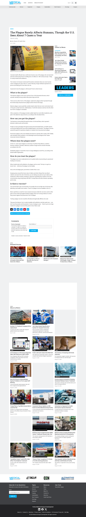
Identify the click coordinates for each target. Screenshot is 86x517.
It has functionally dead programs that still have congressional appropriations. (19, 385)
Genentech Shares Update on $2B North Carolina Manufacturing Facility (42, 406)
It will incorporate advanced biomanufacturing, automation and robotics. (42, 410)
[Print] (11, 209)
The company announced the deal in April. (41, 462)
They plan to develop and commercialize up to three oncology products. (65, 383)
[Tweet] (21, 209)
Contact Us (25, 512)
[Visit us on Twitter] (46, 509)
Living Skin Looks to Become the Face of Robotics (33, 260)
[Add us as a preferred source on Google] (28, 209)
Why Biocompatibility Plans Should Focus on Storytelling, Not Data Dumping (61, 54)
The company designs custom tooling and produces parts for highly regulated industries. (64, 437)
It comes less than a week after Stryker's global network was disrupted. (19, 330)
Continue (33, 230)
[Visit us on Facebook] (42, 509)
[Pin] (24, 209)
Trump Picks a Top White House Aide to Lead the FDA (20, 406)
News (12, 29)
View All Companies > (65, 95)
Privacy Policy (38, 512)
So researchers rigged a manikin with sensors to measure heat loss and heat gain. (65, 357)
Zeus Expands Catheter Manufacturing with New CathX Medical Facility (65, 459)
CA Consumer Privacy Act (57, 512)
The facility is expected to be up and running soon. (65, 463)
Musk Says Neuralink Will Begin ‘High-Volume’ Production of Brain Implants (68, 260)
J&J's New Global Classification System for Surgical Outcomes (61, 62)
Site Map (67, 512)
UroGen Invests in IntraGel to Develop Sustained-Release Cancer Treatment (65, 380)
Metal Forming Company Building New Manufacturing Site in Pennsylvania (65, 433)
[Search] (72, 3)
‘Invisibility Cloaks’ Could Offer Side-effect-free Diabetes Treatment (20, 459)
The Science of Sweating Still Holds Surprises (64, 353)
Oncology (58, 376)
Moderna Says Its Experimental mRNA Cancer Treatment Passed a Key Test (42, 433)
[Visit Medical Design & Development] (15, 478)
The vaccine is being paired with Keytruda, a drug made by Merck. (42, 436)
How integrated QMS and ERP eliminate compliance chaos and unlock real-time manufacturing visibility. (19, 358)
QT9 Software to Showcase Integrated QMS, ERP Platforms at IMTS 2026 (61, 70)
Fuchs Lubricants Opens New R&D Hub (61, 78)
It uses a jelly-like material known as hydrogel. (18, 463)
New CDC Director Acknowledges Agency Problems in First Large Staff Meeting (20, 381)
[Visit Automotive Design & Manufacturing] (68, 478)
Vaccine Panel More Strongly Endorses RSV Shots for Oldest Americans (17, 260)
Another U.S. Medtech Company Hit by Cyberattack (20, 327)
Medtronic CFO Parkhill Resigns (51, 259)
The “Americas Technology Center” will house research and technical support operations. (42, 355)
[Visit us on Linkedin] (39, 509)
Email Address (32, 224)
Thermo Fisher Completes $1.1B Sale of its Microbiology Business (42, 459)
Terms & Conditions (46, 512)
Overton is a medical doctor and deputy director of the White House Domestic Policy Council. (20, 411)
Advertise (31, 512)
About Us (19, 512)
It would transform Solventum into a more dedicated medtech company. (64, 410)
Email (10, 489)
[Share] (15, 209)
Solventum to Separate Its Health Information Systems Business (64, 406)
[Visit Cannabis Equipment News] (46, 478)
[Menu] (75, 3)
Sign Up (13, 496)
